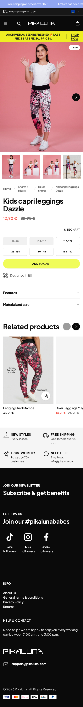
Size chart (72, 229)
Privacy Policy (13, 602)
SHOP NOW (75, 36)
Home (7, 188)
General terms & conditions (23, 597)
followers (10, 549)
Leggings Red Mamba (18, 408)
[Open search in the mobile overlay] (19, 23)
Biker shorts (42, 188)
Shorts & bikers (23, 188)
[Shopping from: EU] (75, 11)
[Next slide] (76, 97)
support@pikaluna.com (29, 664)
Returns (8, 607)
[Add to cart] (45, 396)
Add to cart (41, 263)
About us (9, 593)
